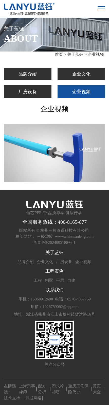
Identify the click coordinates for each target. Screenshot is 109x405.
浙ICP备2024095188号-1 (54, 242)
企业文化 (81, 74)
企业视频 (96, 54)
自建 (71, 280)
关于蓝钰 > (77, 54)
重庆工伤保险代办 (78, 389)
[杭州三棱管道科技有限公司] (29, 9)
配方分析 (42, 389)
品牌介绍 (28, 74)
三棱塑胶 (45, 236)
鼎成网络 (33, 398)
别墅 (49, 280)
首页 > (61, 54)
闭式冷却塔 (58, 389)
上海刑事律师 (27, 389)
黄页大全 (97, 389)
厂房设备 (28, 91)
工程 (38, 280)
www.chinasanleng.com (74, 236)
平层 (60, 280)
